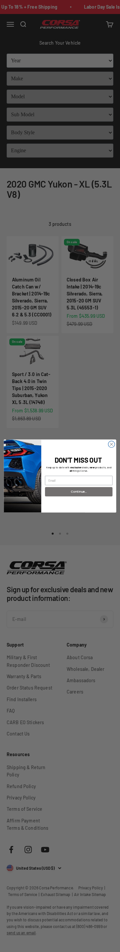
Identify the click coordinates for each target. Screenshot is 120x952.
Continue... (79, 491)
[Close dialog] (111, 444)
